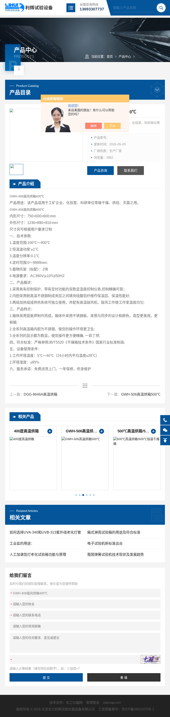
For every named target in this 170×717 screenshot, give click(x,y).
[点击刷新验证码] (150, 659)
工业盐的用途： (22, 543)
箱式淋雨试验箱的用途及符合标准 (113, 532)
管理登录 (92, 702)
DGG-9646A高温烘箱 (40, 394)
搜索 (161, 7)
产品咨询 (100, 170)
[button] (76, 495)
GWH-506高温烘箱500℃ (140, 394)
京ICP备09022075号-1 (138, 709)
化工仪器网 (74, 702)
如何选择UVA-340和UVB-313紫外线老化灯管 (45, 532)
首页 (110, 56)
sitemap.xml (112, 702)
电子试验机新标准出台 (105, 543)
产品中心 (125, 56)
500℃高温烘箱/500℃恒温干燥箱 (137, 431)
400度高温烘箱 (26, 431)
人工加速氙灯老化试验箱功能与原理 (38, 554)
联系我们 (130, 170)
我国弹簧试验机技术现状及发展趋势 (115, 554)
